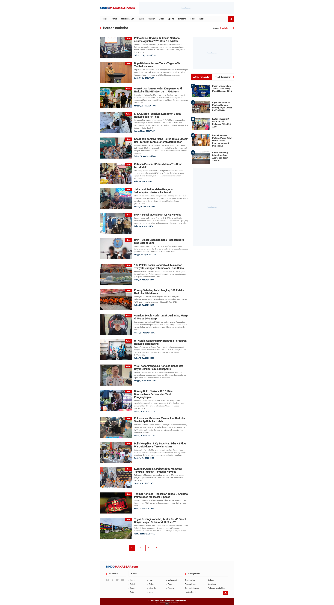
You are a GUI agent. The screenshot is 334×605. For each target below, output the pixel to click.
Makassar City (127, 19)
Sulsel (141, 19)
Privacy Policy (190, 584)
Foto (192, 19)
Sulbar (151, 19)
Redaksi (211, 580)
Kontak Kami (190, 592)
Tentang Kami (190, 580)
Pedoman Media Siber (216, 588)
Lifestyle (182, 19)
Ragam (171, 588)
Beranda (216, 28)
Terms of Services (192, 588)
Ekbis (161, 19)
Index (201, 19)
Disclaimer (212, 584)
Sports (171, 19)
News (114, 19)
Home (105, 19)
